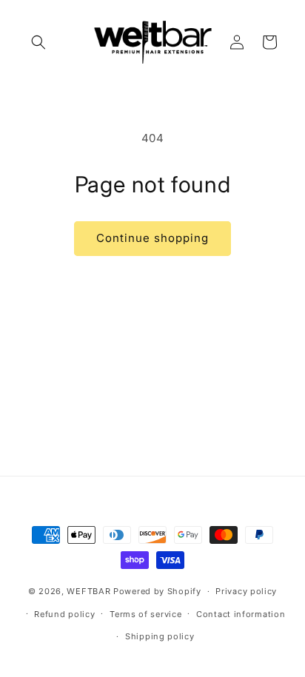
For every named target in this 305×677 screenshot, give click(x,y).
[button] (38, 42)
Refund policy (64, 614)
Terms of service (145, 614)
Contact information (240, 614)
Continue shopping (152, 238)
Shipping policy (160, 636)
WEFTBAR (88, 591)
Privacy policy (246, 591)
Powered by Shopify (157, 591)
